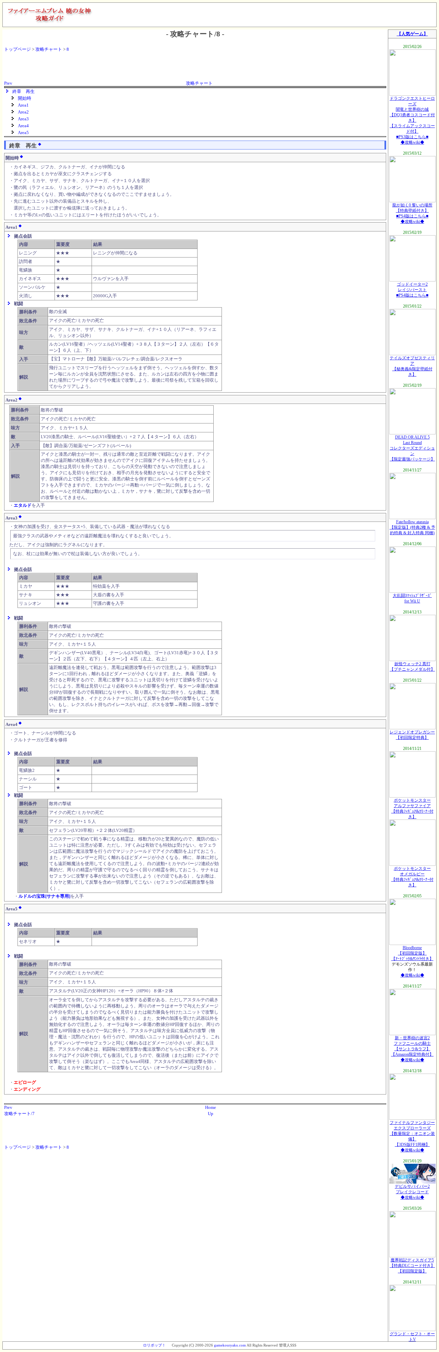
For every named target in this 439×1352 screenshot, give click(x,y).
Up (210, 1113)
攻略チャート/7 (19, 1113)
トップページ (17, 49)
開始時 (24, 98)
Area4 (23, 125)
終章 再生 (23, 91)
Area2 (23, 112)
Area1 (23, 105)
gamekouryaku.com (230, 1345)
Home (210, 1107)
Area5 (23, 132)
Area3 (23, 118)
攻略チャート (48, 49)
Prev (8, 83)
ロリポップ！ (154, 1345)
